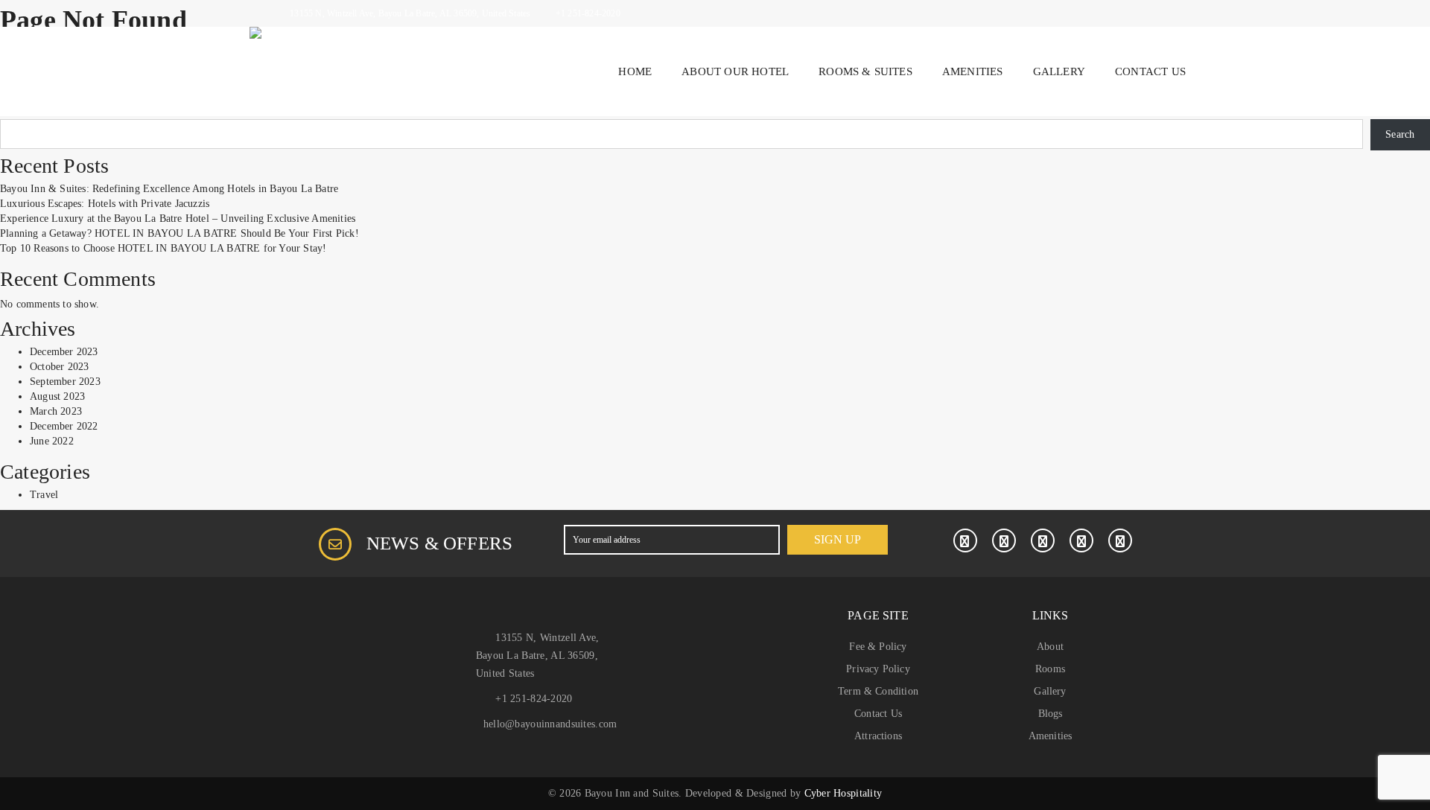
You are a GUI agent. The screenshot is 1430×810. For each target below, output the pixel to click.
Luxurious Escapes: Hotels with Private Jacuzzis (104, 203)
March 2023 (56, 411)
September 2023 (65, 381)
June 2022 (52, 441)
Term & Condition (878, 691)
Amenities (972, 71)
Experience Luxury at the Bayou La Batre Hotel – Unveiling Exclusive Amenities (177, 218)
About (1050, 646)
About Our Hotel (735, 71)
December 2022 (64, 426)
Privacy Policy (878, 669)
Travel (44, 494)
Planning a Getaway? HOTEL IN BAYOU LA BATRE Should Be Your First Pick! (179, 233)
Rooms (1050, 669)
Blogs (1050, 713)
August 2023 (57, 396)
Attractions (878, 736)
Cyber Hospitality (843, 793)
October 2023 (59, 366)
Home (635, 71)
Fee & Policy (877, 646)
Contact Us (1150, 71)
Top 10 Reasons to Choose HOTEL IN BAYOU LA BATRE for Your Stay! (163, 248)
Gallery (1059, 71)
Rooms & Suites (865, 71)
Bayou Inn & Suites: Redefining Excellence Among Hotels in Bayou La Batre (169, 188)
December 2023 (64, 351)
